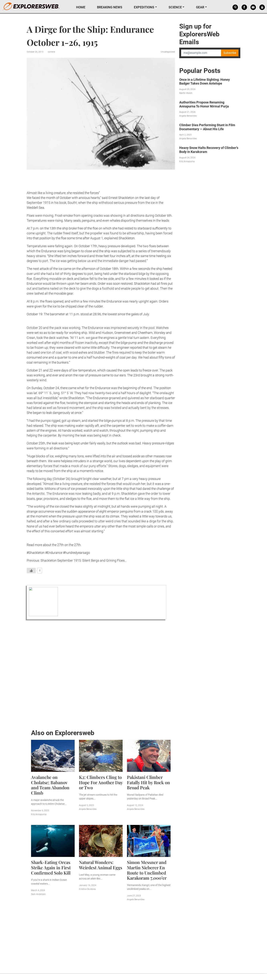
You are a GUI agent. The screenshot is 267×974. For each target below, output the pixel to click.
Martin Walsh (185, 93)
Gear (200, 7)
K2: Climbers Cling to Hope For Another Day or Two (101, 782)
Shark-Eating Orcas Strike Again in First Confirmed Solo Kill (51, 867)
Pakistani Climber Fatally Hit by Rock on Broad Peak (148, 782)
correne (51, 52)
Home (80, 7)
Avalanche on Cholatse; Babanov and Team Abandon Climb (50, 785)
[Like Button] (31, 570)
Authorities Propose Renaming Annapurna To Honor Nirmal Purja (204, 104)
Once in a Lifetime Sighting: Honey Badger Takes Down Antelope (204, 81)
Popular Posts (200, 71)
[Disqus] (101, 673)
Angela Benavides (87, 809)
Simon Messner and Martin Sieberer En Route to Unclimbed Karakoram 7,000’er (147, 870)
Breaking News (109, 7)
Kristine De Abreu (87, 889)
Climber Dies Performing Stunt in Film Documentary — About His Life (207, 127)
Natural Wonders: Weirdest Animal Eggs (100, 864)
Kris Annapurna (38, 814)
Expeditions (144, 7)
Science (175, 7)
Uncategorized (168, 52)
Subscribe (229, 53)
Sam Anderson (38, 894)
